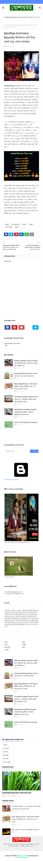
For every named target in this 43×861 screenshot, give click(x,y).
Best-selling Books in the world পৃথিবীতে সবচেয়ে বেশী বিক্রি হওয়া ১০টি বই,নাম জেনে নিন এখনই (25, 386)
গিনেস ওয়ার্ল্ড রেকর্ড (15, 224)
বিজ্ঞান (6, 644)
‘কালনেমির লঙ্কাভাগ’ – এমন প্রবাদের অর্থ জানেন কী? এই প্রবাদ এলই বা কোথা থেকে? (26, 807)
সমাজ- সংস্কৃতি (8, 227)
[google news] (29, 327)
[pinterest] (15, 327)
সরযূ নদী (16, 227)
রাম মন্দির (31, 224)
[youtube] (21, 327)
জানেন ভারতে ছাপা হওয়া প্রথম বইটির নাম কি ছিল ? (26, 830)
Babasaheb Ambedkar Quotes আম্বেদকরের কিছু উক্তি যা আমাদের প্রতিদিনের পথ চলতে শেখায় (25, 412)
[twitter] (35, 327)
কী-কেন (6, 642)
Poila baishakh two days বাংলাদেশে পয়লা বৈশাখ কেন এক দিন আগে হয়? (26, 374)
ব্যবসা (23, 647)
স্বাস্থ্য (23, 642)
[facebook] (7, 327)
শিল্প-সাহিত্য (7, 647)
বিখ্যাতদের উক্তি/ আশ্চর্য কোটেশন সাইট (12, 344)
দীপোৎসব (24, 224)
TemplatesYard (22, 856)
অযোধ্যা (8, 25)
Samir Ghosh (8, 796)
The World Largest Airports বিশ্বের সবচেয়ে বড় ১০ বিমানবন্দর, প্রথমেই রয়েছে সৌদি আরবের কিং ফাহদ (26, 399)
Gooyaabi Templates (21, 857)
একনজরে (7, 650)
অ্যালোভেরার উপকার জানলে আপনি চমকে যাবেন (16, 793)
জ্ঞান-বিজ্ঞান (5, 752)
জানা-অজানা (6, 748)
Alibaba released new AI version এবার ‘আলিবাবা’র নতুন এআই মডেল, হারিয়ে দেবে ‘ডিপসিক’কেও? (26, 363)
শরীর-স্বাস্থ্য (5, 755)
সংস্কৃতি (24, 644)
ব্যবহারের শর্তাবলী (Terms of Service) (25, 422)
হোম (5, 25)
